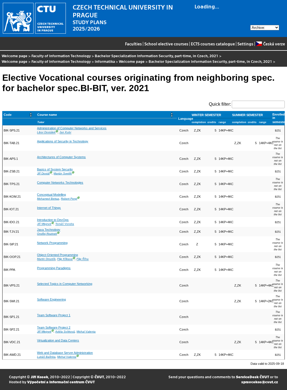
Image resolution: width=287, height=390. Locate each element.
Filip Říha (83, 259)
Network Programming (52, 242)
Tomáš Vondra (64, 224)
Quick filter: (220, 104)
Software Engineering (51, 299)
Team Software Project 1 (53, 315)
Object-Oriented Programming (57, 255)
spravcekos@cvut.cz (259, 382)
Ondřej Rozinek (47, 233)
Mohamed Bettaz (48, 198)
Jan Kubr (65, 132)
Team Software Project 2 (53, 327)
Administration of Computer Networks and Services (72, 128)
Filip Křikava (65, 259)
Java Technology (48, 229)
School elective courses (166, 43)
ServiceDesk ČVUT (252, 377)
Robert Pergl (69, 198)
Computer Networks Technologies (60, 182)
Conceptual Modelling (51, 194)
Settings (245, 43)
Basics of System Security (55, 169)
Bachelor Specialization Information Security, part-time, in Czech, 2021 (156, 56)
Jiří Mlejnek (44, 224)
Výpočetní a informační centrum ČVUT (61, 382)
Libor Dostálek (46, 132)
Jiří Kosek (39, 377)
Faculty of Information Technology (61, 56)
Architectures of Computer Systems (61, 157)
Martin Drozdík (46, 259)
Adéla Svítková (65, 331)
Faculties (133, 43)
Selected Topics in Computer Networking (64, 283)
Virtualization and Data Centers (58, 340)
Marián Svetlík (63, 173)
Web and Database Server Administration (65, 352)
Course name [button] (47, 114)
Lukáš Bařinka (46, 356)
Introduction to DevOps (53, 219)
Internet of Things (49, 207)
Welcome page (14, 56)
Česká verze (274, 43)
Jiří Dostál (43, 173)
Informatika (105, 61)
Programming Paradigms (54, 268)
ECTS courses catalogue (213, 43)
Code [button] (7, 114)
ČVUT (99, 377)
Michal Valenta (86, 331)
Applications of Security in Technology (62, 141)
